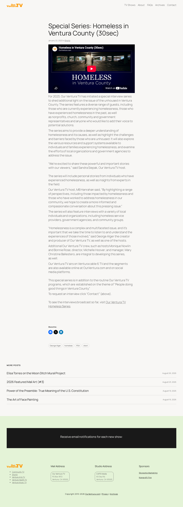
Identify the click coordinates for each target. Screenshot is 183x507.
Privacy (105, 494)
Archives (114, 494)
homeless (68, 345)
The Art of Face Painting (22, 399)
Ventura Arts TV (18, 477)
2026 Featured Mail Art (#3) (25, 382)
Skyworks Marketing (148, 473)
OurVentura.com (92, 494)
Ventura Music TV (19, 482)
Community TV (18, 472)
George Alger (55, 345)
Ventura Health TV (19, 479)
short (85, 345)
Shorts (67, 40)
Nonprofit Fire (145, 477)
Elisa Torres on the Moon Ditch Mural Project (36, 373)
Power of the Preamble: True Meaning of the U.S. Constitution (48, 390)
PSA (78, 345)
